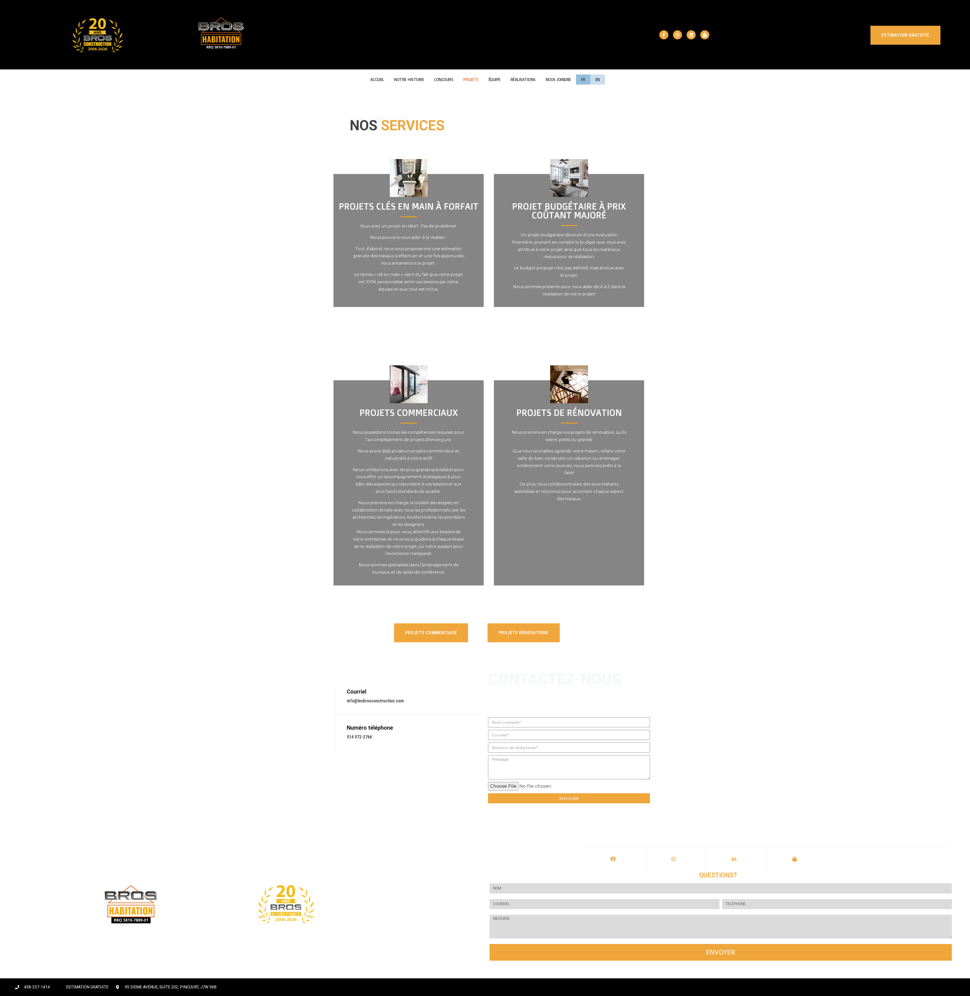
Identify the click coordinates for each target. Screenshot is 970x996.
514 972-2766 (359, 736)
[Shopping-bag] (704, 34)
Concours (443, 79)
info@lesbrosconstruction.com (375, 700)
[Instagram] (677, 34)
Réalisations (523, 79)
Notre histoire (409, 79)
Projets (470, 79)
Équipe (494, 79)
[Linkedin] (691, 34)
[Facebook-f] (663, 34)
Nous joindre (558, 79)
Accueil (377, 79)
